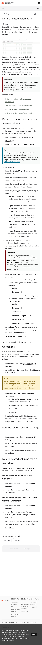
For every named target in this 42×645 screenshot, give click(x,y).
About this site (35, 602)
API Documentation (26, 603)
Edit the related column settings (17, 109)
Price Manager (16, 614)
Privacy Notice (9, 640)
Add (14, 406)
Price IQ (13, 612)
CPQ (12, 606)
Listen (6, 24)
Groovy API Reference (24, 607)
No (19, 540)
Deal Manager (15, 609)
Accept (34, 634)
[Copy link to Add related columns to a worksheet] (17, 347)
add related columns (12, 162)
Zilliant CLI (24, 611)
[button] (11, 548)
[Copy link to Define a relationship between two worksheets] (23, 123)
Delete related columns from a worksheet (20, 113)
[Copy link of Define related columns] (31, 18)
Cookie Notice (24, 638)
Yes (8, 540)
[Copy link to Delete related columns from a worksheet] (17, 463)
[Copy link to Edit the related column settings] (5, 432)
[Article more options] (38, 14)
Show (23, 386)
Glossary (33, 604)
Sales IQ (14, 617)
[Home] (8, 3)
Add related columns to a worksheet (18, 105)
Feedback (34, 607)
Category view (10, 14)
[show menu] (38, 3)
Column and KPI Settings (22, 416)
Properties (9, 140)
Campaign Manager (14, 603)
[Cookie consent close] (39, 634)
